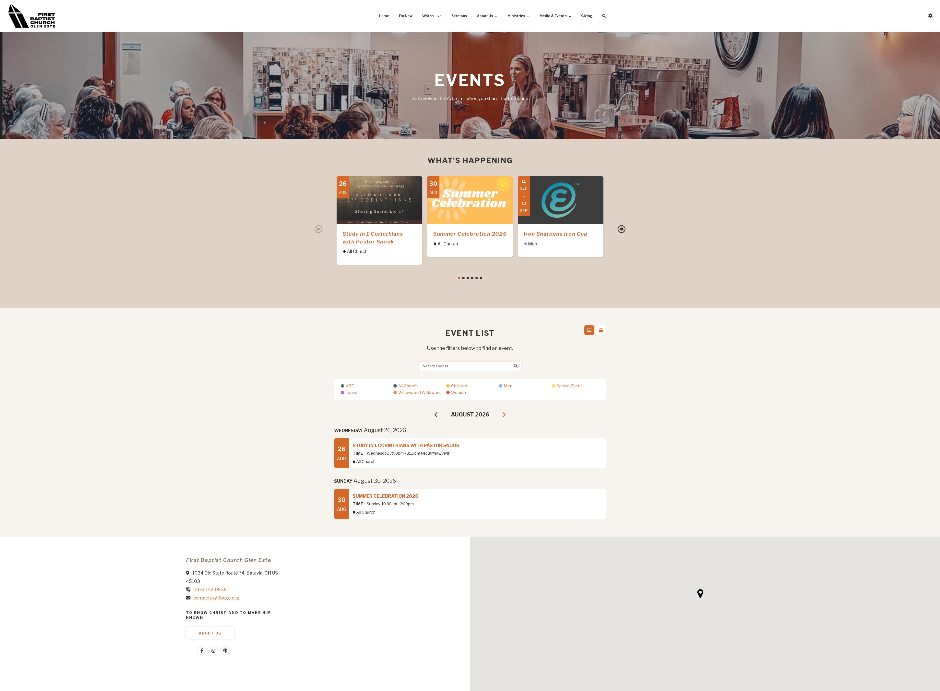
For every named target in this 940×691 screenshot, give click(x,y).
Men (508, 386)
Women (458, 393)
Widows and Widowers (419, 393)
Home (384, 16)
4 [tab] (472, 278)
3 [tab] (468, 278)
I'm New (405, 16)
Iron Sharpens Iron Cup (556, 234)
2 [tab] (463, 278)
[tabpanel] (379, 220)
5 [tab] (476, 278)
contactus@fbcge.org (216, 597)
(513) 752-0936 (210, 589)
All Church (408, 386)
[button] (700, 593)
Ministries (516, 16)
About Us (485, 16)
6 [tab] (481, 278)
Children (459, 386)
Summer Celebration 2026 (470, 234)
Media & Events (553, 16)
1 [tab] (459, 278)
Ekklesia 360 (196, 665)
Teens (351, 393)
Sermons (459, 16)
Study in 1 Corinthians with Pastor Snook (406, 445)
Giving (586, 16)
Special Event (569, 386)
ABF (350, 386)
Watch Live (432, 16)
